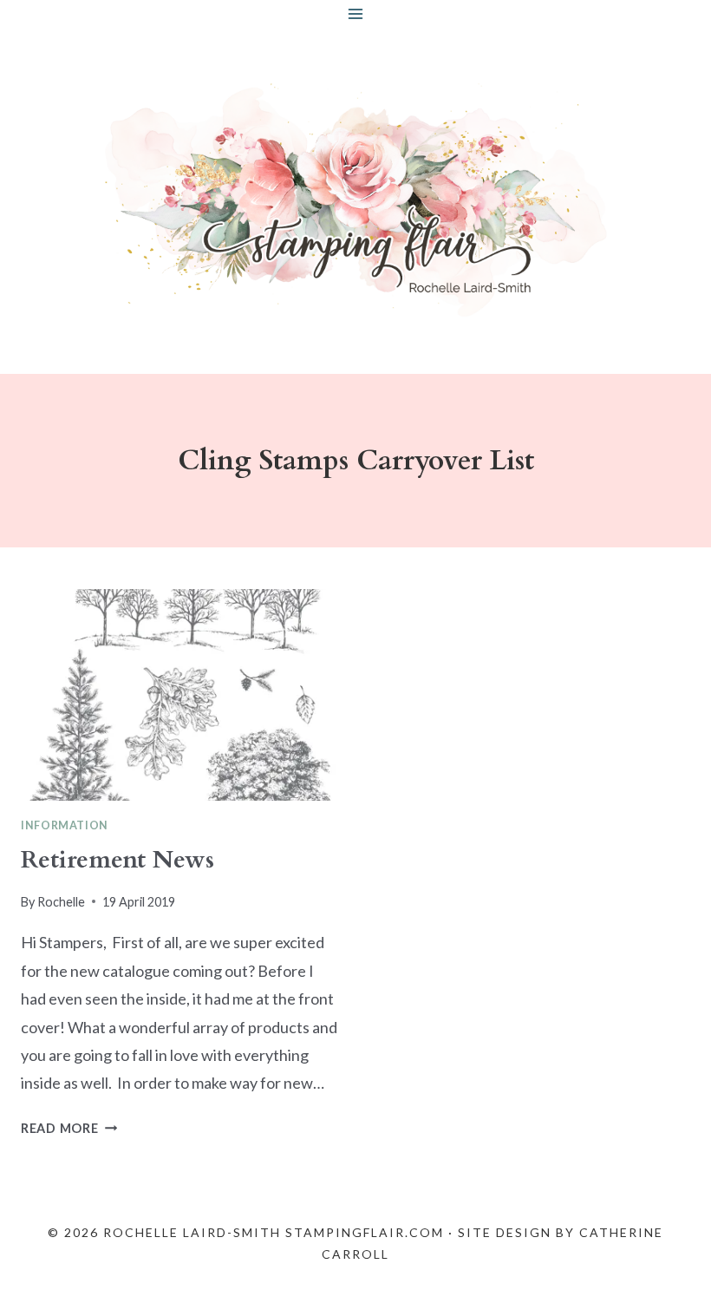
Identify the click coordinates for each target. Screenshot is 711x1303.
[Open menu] (356, 13)
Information (64, 825)
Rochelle (61, 901)
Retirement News (117, 859)
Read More (69, 1128)
